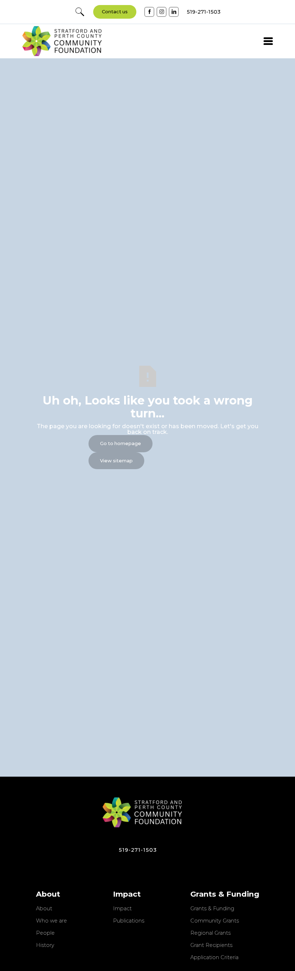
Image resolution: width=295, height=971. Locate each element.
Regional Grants (210, 933)
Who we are (51, 921)
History (45, 945)
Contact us (115, 11)
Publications (128, 921)
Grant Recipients (211, 945)
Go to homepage (120, 443)
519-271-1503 (138, 850)
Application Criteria (214, 958)
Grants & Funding (212, 909)
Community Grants (214, 921)
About (44, 909)
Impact (122, 909)
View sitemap (116, 460)
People (45, 933)
